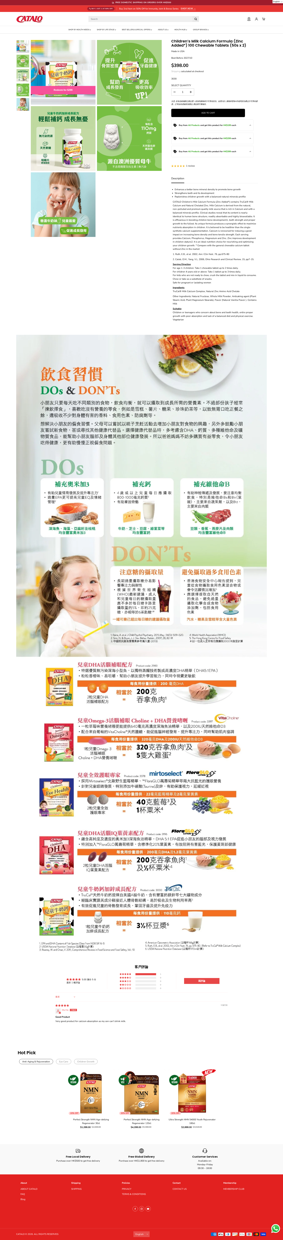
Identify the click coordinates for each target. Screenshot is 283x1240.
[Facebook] (135, 1209)
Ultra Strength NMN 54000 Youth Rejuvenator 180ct (192, 1121)
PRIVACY (126, 1188)
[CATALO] (29, 18)
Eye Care (63, 1061)
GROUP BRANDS (200, 29)
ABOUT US (162, 29)
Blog (22, 1199)
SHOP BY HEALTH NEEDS (79, 29)
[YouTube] (148, 1209)
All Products (194, 125)
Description (177, 178)
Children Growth (85, 1061)
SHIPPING (76, 1188)
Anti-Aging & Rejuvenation (36, 1061)
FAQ (22, 1194)
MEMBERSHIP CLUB (233, 1188)
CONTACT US (180, 1188)
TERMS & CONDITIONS (134, 1194)
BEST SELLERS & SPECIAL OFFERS (136, 29)
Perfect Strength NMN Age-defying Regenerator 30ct (91, 1121)
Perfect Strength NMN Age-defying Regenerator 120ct (141, 1121)
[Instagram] (141, 1209)
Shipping (175, 71)
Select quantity (181, 85)
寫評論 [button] (201, 981)
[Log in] (256, 19)
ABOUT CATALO (28, 1188)
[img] (62, 1005)
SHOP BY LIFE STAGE (106, 29)
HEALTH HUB (180, 29)
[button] (125, 974)
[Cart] (263, 19)
